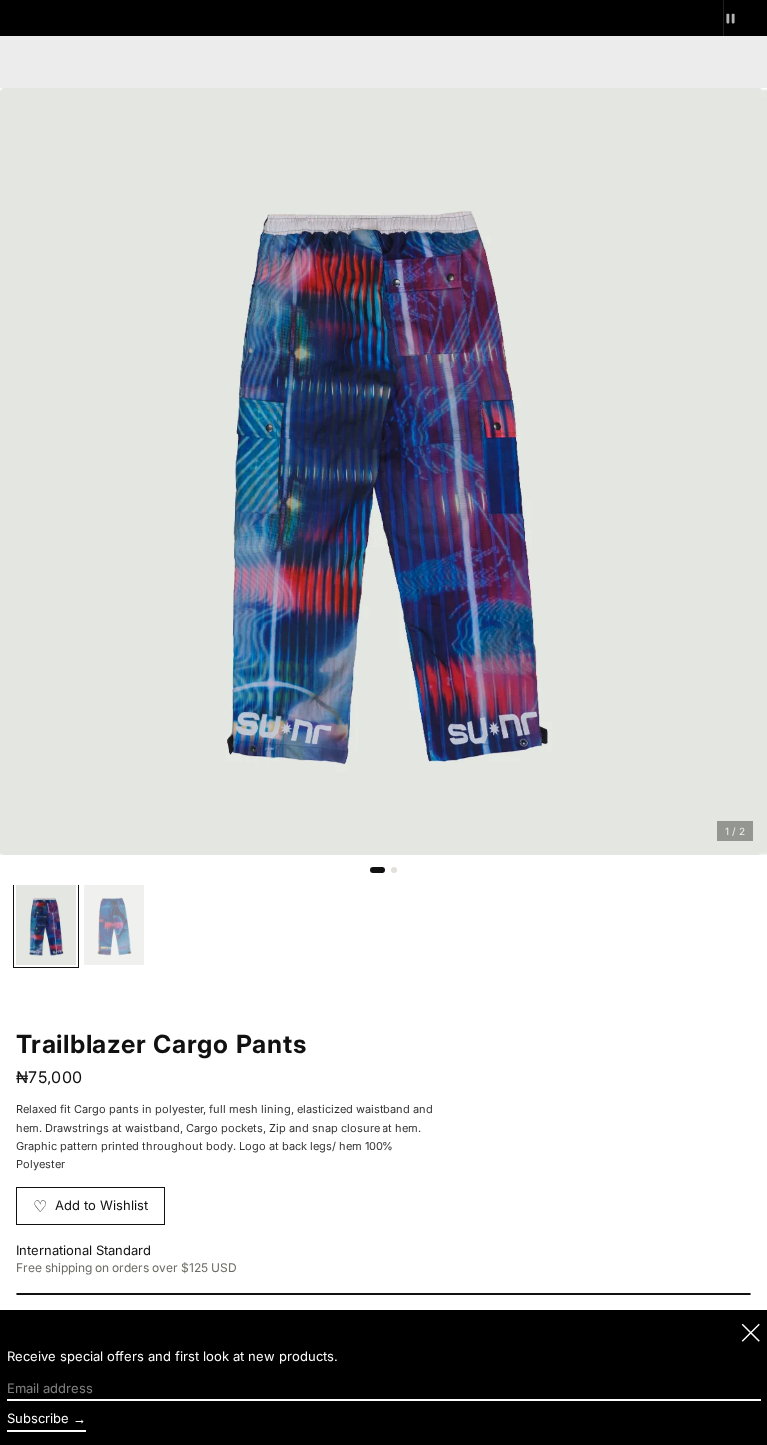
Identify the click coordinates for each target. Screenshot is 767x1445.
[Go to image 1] (377, 870)
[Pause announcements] (745, 18)
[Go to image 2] (394, 870)
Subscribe (38, 1418)
